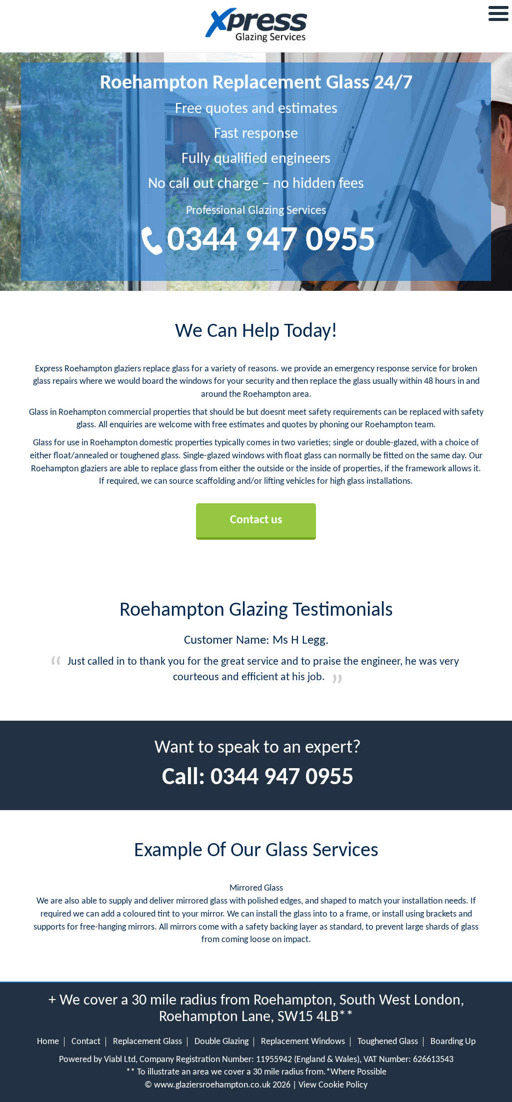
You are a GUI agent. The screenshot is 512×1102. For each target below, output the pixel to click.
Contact (86, 1042)
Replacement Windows (303, 1042)
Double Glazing (221, 1042)
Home (48, 1042)
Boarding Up (453, 1042)
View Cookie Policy (333, 1085)
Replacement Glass (147, 1042)
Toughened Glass (388, 1042)
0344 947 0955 (271, 241)
